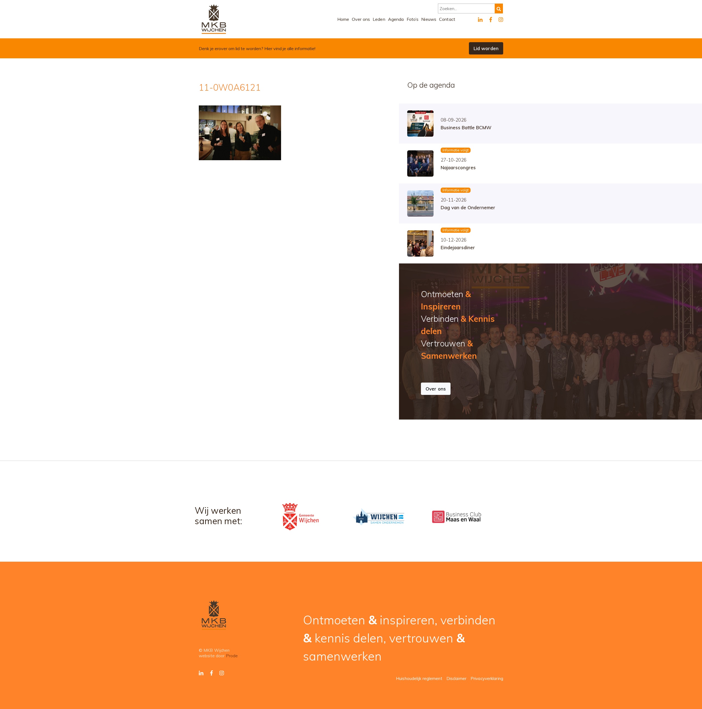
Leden (379, 19)
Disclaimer (456, 678)
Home (343, 19)
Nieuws (428, 19)
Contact (447, 19)
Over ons (361, 19)
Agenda (396, 19)
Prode (232, 655)
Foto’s (413, 19)
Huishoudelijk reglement (419, 678)
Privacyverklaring (487, 678)
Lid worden (486, 48)
